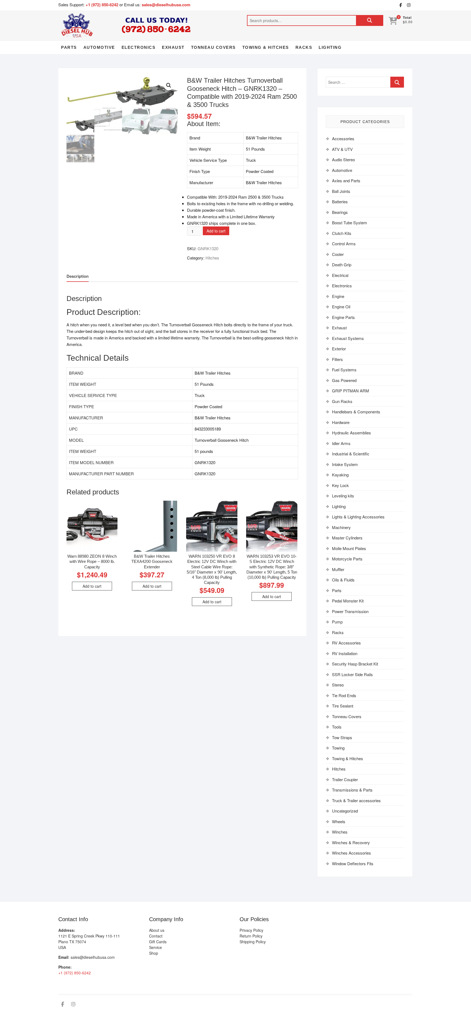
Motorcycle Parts (347, 559)
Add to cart (216, 231)
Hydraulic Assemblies (351, 432)
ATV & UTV (342, 149)
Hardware (340, 422)
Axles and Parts (346, 180)
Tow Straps (342, 737)
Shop (153, 953)
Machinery (341, 527)
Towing (338, 748)
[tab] (78, 276)
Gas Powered (344, 380)
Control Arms (344, 243)
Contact (155, 936)
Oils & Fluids (343, 580)
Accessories (343, 138)
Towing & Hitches (265, 47)
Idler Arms (341, 443)
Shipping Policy (253, 941)
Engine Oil (341, 306)
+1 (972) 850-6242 (102, 5)
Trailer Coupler (345, 779)
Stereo (338, 685)
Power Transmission (350, 611)
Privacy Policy (251, 930)
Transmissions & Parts (352, 790)
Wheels (338, 821)
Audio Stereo (343, 159)
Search (369, 20)
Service (155, 947)
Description (78, 276)
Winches (340, 832)
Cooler (338, 254)
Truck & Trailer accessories (356, 800)
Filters (337, 359)
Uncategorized (345, 811)
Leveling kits (343, 495)
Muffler (338, 569)
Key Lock (340, 485)
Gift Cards (158, 941)
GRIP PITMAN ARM (350, 390)
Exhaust (173, 47)
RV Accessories (346, 643)
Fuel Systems (344, 369)
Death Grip (341, 264)
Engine (338, 296)
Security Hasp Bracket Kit (355, 664)
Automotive (99, 47)
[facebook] (400, 5)
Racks (303, 47)
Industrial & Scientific (350, 453)
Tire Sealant (342, 706)
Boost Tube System (349, 222)
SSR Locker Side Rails (352, 674)
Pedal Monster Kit (348, 601)
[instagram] (408, 5)
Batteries (340, 201)
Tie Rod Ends (344, 695)
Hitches (212, 258)
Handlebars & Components (356, 411)
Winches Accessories (351, 853)
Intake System (345, 464)
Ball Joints (341, 191)
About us (156, 930)
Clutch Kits (341, 233)
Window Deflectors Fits (352, 863)
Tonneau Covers (213, 47)
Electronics (139, 47)
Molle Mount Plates (349, 548)
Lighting (330, 47)
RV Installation (344, 653)
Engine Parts (343, 317)
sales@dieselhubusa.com (166, 5)
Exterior (339, 348)
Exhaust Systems (348, 338)
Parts (69, 47)
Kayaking (340, 474)
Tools (337, 727)
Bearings (340, 212)
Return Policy (251, 936)
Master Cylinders (347, 538)
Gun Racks (342, 401)
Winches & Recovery (351, 842)
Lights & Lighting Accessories (358, 517)
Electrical (340, 275)
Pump (337, 622)
